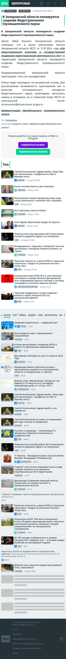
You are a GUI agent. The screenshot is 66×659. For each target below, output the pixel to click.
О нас (15, 629)
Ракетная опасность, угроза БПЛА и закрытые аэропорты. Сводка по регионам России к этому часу (39, 263)
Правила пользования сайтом (27, 648)
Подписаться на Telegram (33, 152)
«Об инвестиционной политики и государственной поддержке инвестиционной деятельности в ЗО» (33, 52)
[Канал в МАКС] (41, 3)
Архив (15, 653)
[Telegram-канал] (48, 3)
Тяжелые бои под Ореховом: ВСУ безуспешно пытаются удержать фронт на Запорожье (39, 235)
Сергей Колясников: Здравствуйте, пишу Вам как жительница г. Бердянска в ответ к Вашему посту (38, 174)
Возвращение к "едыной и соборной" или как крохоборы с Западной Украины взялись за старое (39, 248)
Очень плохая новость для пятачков (34, 186)
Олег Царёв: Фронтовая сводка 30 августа (37, 222)
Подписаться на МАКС (33, 145)
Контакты (17, 634)
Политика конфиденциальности (28, 643)
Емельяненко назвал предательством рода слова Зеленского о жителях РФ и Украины (38, 199)
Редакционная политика (24, 639)
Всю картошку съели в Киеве (30, 210)
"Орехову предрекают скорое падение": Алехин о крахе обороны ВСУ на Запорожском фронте (36, 295)
